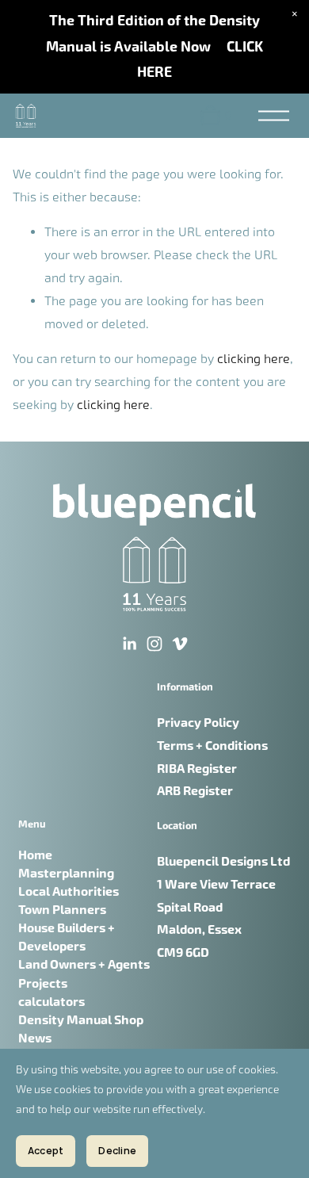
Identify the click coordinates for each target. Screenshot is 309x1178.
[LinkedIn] (129, 644)
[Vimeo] (180, 644)
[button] (294, 14)
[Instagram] (154, 644)
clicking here (253, 358)
